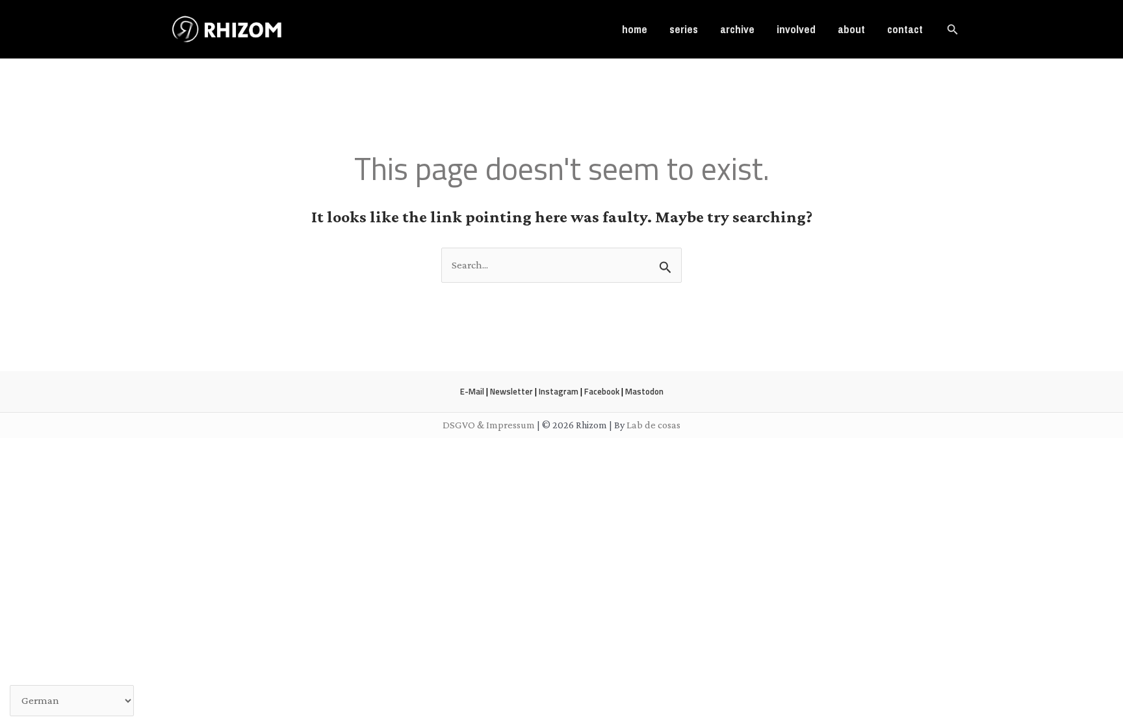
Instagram (558, 391)
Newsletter (511, 391)
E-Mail (472, 391)
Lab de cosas (653, 424)
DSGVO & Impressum (489, 424)
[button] (953, 29)
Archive (737, 28)
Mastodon (644, 391)
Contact (905, 28)
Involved (796, 28)
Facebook (601, 391)
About (851, 28)
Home (634, 28)
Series (683, 28)
